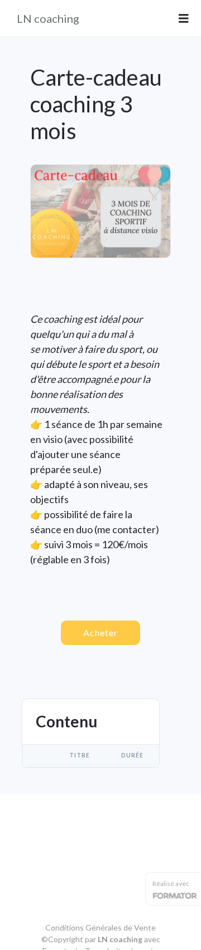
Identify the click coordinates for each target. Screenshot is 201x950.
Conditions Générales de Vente (100, 927)
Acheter (100, 632)
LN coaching (48, 18)
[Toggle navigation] (183, 18)
